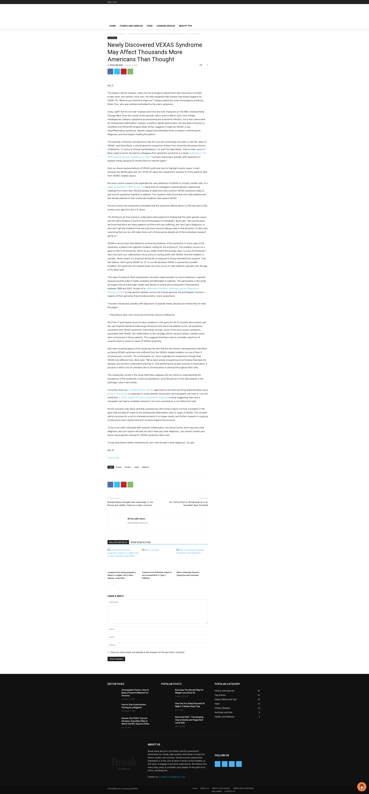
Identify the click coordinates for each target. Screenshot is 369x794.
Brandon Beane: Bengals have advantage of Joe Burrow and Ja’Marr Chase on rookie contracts (130, 504)
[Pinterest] (124, 71)
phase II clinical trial (118, 393)
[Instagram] (232, 764)
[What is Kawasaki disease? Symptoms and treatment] (192, 559)
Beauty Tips (185, 25)
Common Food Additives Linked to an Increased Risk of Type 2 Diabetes (157, 575)
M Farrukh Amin (116, 65)
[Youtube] (239, 764)
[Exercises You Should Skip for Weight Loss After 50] (168, 693)
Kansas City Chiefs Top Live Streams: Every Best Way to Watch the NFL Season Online (135, 721)
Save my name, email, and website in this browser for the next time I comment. (148, 652)
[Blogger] (217, 764)
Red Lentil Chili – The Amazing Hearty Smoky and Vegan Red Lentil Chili (189, 720)
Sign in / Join (112, 2)
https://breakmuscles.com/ (138, 523)
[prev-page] (109, 584)
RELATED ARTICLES (118, 542)
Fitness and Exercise (131, 25)
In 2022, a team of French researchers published (144, 397)
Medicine (145, 467)
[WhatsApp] (130, 71)
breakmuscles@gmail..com (172, 776)
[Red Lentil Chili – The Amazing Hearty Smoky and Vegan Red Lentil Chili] (168, 721)
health (136, 467)
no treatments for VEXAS (141, 390)
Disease (119, 467)
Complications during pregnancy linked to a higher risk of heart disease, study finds (122, 575)
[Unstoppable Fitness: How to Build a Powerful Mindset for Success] (115, 693)
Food (150, 25)
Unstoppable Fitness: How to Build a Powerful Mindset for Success (135, 693)
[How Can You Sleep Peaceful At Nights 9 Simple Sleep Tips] (168, 707)
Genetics (128, 467)
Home (113, 25)
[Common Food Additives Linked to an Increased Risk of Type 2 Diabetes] (157, 559)
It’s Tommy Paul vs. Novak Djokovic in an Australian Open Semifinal (188, 504)
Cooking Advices (166, 25)
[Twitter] (117, 71)
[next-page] (114, 584)
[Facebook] (110, 71)
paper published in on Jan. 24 (126, 187)
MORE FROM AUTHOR (141, 542)
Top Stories (120, 33)
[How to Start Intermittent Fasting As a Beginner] (115, 708)
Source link (113, 457)
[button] (258, 26)
